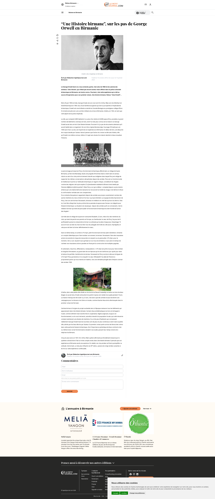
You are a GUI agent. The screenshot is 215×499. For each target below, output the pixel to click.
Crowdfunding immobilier (113, 474)
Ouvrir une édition (97, 476)
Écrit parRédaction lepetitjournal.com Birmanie (74, 79)
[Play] (148, 12)
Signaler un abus (97, 489)
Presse (94, 484)
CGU (93, 487)
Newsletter (84, 479)
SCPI (106, 477)
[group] (148, 12)
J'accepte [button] (115, 493)
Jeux (106, 487)
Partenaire (95, 479)
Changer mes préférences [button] (137, 493)
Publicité (94, 481)
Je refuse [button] (124, 493)
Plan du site (97, 496)
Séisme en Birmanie (75, 12)
